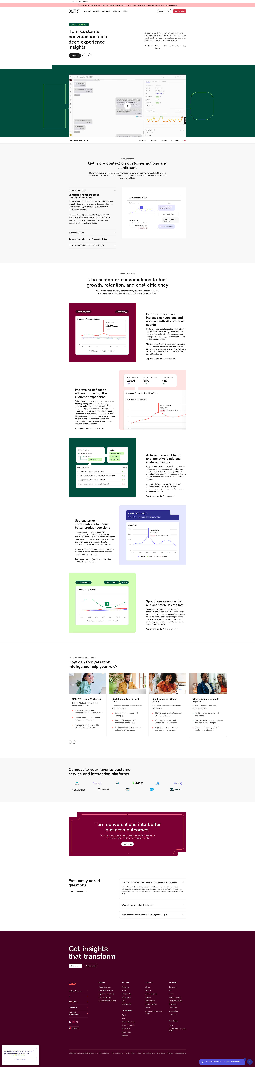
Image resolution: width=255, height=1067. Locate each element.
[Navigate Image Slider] (74, 742)
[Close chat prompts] (245, 1059)
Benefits (164, 140)
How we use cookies (18, 1055)
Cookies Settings (180, 1053)
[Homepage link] (72, 983)
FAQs (184, 140)
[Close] (36, 1048)
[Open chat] (250, 1062)
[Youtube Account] (73, 1022)
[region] (20, 1055)
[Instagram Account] (77, 1022)
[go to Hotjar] (85, 1)
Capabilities (142, 140)
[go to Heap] (79, 1)
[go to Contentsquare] (72, 1)
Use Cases (153, 140)
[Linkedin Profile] (70, 1022)
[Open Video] (127, 106)
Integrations (175, 140)
